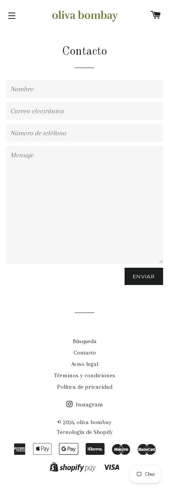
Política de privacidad (84, 386)
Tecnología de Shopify (85, 432)
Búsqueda (85, 341)
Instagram (88, 404)
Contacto (84, 352)
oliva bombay (94, 422)
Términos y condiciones (84, 375)
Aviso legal (84, 364)
